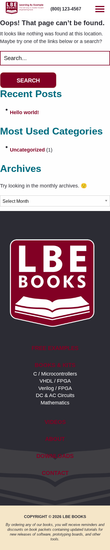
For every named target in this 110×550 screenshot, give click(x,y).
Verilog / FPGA (55, 388)
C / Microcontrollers (55, 374)
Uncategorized (27, 150)
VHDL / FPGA (55, 381)
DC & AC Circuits (55, 395)
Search (28, 80)
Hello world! (24, 112)
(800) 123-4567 (65, 9)
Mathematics (55, 403)
